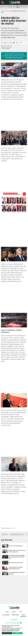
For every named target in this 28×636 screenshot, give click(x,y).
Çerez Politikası (5, 615)
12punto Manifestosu (23, 615)
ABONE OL (21, 42)
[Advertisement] (14, 115)
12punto (8, 48)
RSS (21, 612)
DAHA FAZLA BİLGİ (6, 633)
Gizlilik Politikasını (10, 630)
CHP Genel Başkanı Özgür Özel (16, 534)
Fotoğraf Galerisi (8, 11)
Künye (7, 612)
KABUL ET (17, 633)
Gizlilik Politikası (15, 615)
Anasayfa (3, 11)
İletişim (14, 612)
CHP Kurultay (5, 534)
